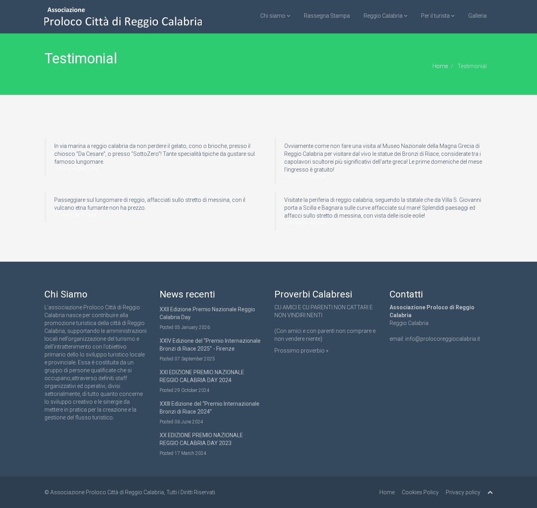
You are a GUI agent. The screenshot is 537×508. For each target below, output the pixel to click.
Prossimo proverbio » (301, 350)
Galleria (477, 16)
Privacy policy (463, 492)
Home (440, 66)
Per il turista (436, 16)
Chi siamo (273, 16)
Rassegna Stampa (327, 16)
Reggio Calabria (384, 16)
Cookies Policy (420, 492)
